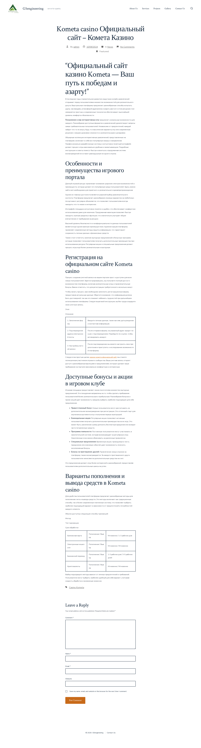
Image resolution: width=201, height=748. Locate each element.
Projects (156, 8)
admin (76, 46)
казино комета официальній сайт (103, 357)
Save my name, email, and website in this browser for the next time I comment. (98, 691)
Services (145, 8)
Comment (69, 618)
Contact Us (180, 8)
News (110, 46)
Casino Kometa (76, 587)
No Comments (127, 46)
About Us (133, 8)
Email (68, 666)
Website (68, 679)
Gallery (168, 8)
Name (68, 654)
